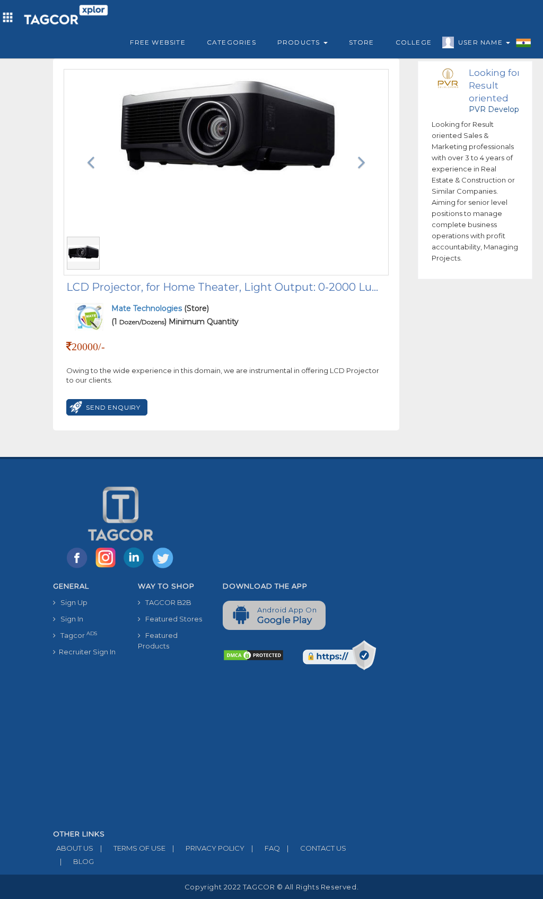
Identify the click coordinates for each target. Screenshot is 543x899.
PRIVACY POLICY (208, 848)
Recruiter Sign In (86, 651)
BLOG (77, 861)
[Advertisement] (214, 750)
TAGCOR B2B (166, 602)
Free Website (157, 42)
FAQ (265, 848)
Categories (231, 42)
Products (299, 42)
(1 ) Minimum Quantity (175, 321)
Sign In (69, 619)
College (414, 42)
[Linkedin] (136, 567)
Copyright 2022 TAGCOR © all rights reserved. (271, 887)
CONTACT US (316, 848)
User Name (481, 42)
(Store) (160, 308)
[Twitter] (164, 567)
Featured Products (158, 640)
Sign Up (71, 602)
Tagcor (76, 634)
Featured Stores (171, 619)
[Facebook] (79, 567)
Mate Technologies (147, 308)
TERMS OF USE (132, 848)
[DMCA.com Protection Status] (253, 654)
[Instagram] (107, 567)
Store (361, 42)
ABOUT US (73, 848)
